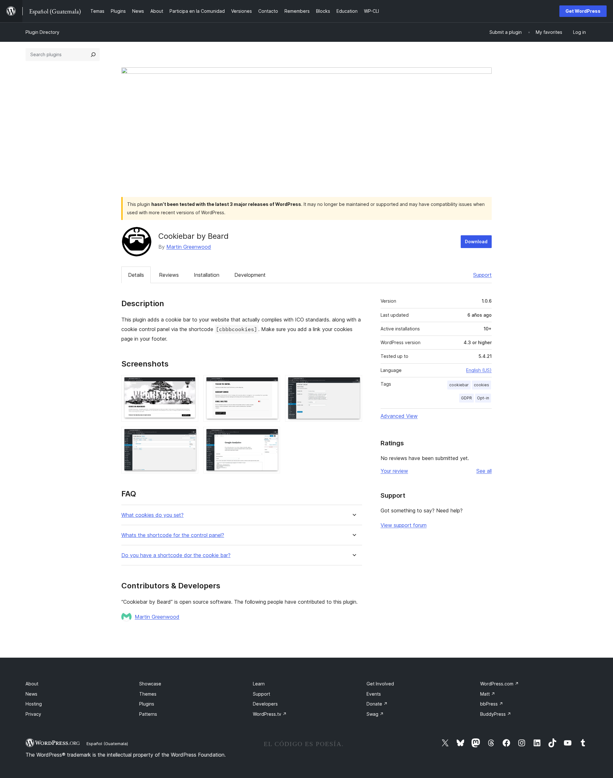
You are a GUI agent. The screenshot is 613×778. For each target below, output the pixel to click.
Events (374, 694)
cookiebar (459, 384)
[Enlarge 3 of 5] (353, 384)
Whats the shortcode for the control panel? (172, 535)
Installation (206, 275)
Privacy (33, 714)
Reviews (169, 275)
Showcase (150, 683)
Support (482, 275)
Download (476, 241)
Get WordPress (583, 11)
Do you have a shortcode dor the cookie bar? (176, 555)
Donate (377, 703)
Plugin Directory (42, 32)
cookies (481, 384)
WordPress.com (499, 683)
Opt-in (483, 398)
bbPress (491, 703)
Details (136, 275)
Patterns (148, 714)
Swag (375, 714)
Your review (394, 471)
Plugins (146, 703)
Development (250, 275)
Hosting (34, 703)
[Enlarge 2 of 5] (271, 384)
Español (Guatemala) (107, 743)
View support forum (404, 525)
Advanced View (399, 416)
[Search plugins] (93, 54)
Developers (265, 703)
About (32, 683)
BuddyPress (495, 714)
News (31, 694)
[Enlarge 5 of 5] (271, 435)
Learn (259, 683)
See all (484, 471)
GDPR (466, 398)
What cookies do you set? (152, 515)
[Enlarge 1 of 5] (189, 384)
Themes (147, 694)
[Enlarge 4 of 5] (189, 435)
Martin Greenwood (188, 247)
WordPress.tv (270, 714)
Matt (487, 694)
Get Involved (380, 683)
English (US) (479, 370)
